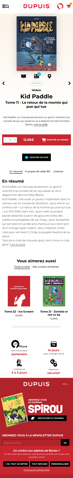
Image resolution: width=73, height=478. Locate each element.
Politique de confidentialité (37, 470)
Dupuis (36, 6)
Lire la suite (40, 124)
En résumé (16, 171)
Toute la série (22, 266)
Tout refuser (39, 464)
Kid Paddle (36, 96)
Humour (36, 83)
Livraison (58, 171)
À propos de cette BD (37, 171)
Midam (36, 90)
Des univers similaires (46, 266)
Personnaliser (60, 464)
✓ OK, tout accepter (16, 464)
